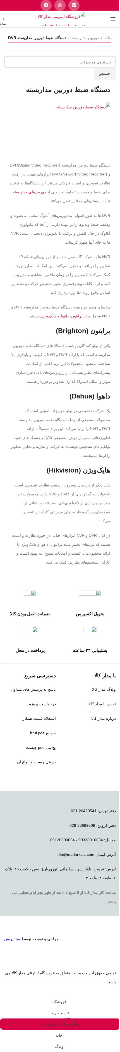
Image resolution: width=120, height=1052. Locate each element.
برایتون (77, 316)
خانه (107, 37)
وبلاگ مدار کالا (104, 689)
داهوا (65, 316)
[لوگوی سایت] (60, 18)
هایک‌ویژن (49, 316)
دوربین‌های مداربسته (29, 192)
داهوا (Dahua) (89, 396)
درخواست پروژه (42, 704)
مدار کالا (18, 973)
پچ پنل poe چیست (41, 747)
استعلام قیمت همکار (39, 718)
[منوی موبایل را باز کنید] (113, 19)
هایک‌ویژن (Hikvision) (78, 470)
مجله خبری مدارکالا (100, 733)
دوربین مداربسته (85, 37)
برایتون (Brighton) (83, 330)
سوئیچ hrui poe (43, 733)
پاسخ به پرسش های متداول (33, 689)
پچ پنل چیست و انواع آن (36, 762)
